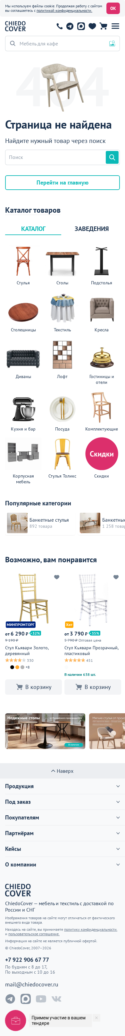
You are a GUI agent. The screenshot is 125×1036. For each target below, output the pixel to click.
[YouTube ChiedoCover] (41, 999)
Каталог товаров (33, 210)
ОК (113, 8)
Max (81, 26)
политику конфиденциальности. (90, 929)
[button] (115, 26)
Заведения (92, 229)
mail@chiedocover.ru (31, 984)
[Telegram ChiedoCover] (10, 999)
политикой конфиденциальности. (64, 10)
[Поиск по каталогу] (112, 157)
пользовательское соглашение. (34, 933)
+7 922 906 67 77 (59, 26)
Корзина (103, 26)
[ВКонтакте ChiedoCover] (56, 999)
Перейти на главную (62, 182)
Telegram (69, 26)
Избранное (92, 26)
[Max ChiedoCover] (26, 999)
